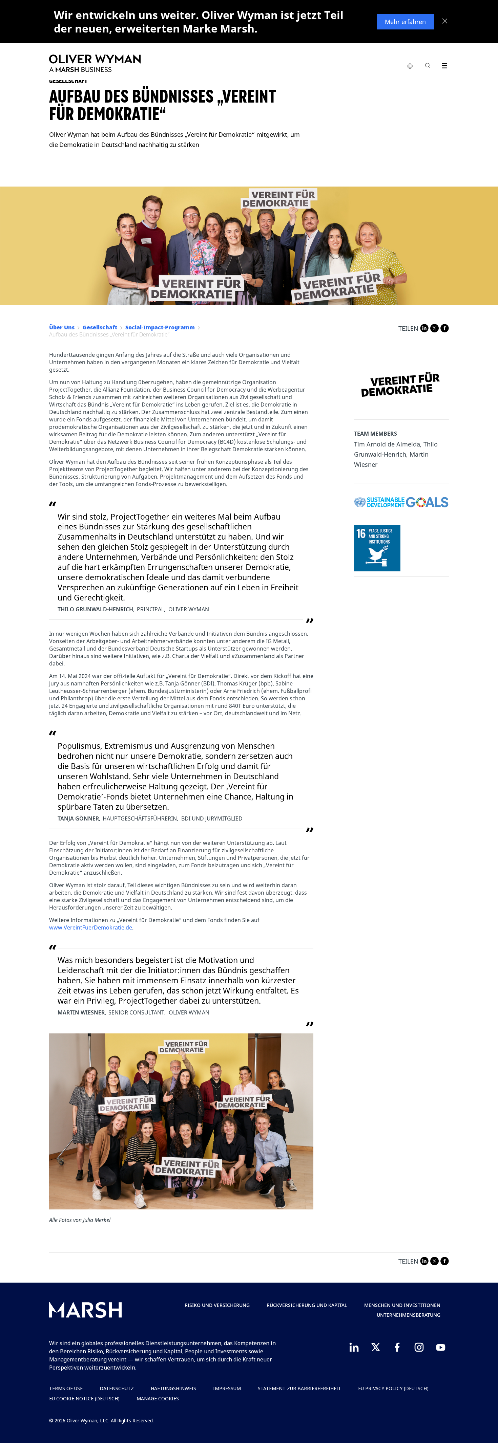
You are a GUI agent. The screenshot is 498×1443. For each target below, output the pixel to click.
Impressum (227, 1388)
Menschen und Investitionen (402, 1305)
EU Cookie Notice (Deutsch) (84, 1398)
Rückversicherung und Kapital (307, 1305)
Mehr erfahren (405, 22)
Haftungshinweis (173, 1388)
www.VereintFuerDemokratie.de (90, 927)
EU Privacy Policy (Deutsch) (393, 1388)
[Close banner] (445, 21)
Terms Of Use (66, 1388)
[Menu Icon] (443, 64)
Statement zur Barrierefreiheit (299, 1388)
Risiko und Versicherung (217, 1305)
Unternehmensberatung (408, 1315)
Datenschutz (117, 1388)
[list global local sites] (410, 66)
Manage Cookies (158, 1398)
